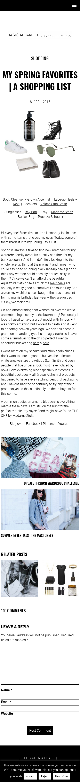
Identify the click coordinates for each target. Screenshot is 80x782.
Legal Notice (38, 758)
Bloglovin (16, 424)
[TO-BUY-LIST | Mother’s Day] (60, 578)
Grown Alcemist (38, 199)
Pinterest (49, 424)
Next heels (57, 283)
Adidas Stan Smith (53, 204)
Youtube (64, 424)
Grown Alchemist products (56, 375)
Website (7, 714)
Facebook (33, 424)
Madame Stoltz (62, 212)
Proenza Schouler (50, 217)
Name (6, 690)
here (36, 343)
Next (16, 204)
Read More (61, 776)
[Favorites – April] (19, 578)
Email (6, 702)
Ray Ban (31, 212)
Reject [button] (44, 776)
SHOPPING (40, 58)
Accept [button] (30, 776)
